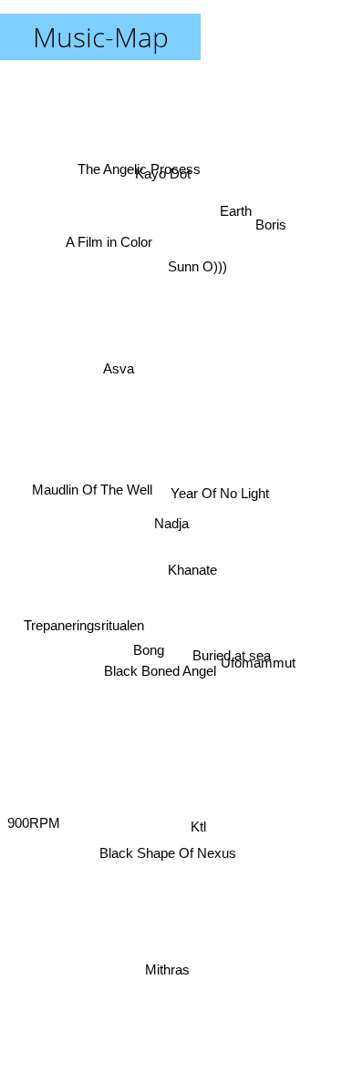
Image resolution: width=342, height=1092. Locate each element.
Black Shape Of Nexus (164, 852)
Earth (238, 214)
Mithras (167, 969)
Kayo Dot (159, 170)
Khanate (193, 577)
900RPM (33, 814)
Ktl (198, 831)
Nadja (171, 523)
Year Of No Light (220, 495)
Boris (266, 211)
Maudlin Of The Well (88, 487)
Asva (122, 372)
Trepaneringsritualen (86, 649)
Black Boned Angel (161, 670)
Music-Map (101, 37)
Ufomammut (258, 674)
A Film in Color (107, 242)
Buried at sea (231, 653)
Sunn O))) (201, 269)
